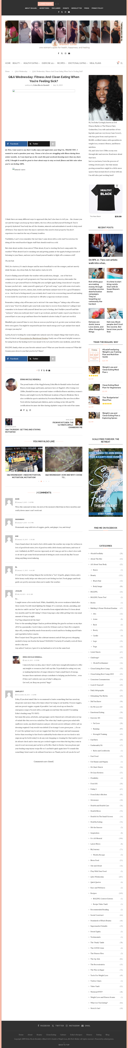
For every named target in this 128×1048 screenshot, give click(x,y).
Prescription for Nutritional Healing (34, 338)
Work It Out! (106, 1008)
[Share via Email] (49, 370)
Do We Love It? (106, 707)
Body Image (108, 586)
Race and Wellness (106, 887)
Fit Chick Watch (106, 767)
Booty (108, 630)
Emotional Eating (77, 63)
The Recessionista (106, 964)
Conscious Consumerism (106, 679)
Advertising (44, 8)
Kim (16, 536)
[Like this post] (39, 370)
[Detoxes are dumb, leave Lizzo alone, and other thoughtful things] (97, 313)
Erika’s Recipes (76, 1034)
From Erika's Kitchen (106, 794)
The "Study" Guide (106, 942)
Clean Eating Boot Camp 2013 (106, 674)
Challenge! (106, 657)
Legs (108, 641)
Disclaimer (56, 8)
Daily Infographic (106, 690)
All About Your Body (106, 564)
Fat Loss (108, 723)
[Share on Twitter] (44, 370)
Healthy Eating (31, 63)
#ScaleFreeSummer (108, 663)
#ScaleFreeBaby (106, 553)
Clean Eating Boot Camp (106, 668)
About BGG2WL (31, 8)
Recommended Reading (106, 909)
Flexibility (106, 778)
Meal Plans (95, 63)
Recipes (61, 63)
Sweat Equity (106, 931)
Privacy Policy (97, 8)
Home (8, 63)
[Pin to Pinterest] (46, 370)
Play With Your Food (106, 871)
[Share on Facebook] (41, 370)
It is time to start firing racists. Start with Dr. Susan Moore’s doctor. (114, 287)
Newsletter (76, 8)
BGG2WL (106, 592)
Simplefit (19, 691)
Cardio (108, 635)
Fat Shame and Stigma (106, 761)
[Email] (69, 12)
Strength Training (108, 734)
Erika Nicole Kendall (41, 85)
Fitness (89, 1034)
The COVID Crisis (106, 948)
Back (108, 624)
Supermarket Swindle (106, 926)
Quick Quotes (106, 882)
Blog (107, 1034)
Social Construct (106, 915)
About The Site (106, 559)
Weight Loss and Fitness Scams (106, 997)
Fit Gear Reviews (106, 772)
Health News (106, 811)
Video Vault (106, 986)
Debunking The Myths (106, 696)
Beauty (16, 63)
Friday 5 (106, 789)
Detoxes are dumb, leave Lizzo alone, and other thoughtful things (96, 327)
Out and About (106, 865)
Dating (99, 1034)
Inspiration (106, 833)
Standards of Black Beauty (106, 920)
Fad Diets (106, 739)
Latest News (106, 844)
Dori (17, 499)
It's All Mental (106, 838)
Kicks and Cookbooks (108, 750)
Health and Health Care (106, 805)
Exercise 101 (48, 63)
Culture (63, 1034)
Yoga (108, 646)
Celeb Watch (106, 652)
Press (86, 8)
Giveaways (106, 800)
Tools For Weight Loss (106, 975)
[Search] (121, 63)
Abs (108, 613)
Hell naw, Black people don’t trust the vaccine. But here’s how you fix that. (115, 327)
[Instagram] (65, 12)
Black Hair (108, 581)
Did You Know (106, 701)
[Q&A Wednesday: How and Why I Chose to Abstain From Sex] (24, 459)
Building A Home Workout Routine (106, 608)
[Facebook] (58, 12)
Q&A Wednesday (21, 71)
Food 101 (106, 783)
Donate (66, 8)
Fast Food (106, 756)
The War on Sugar (106, 970)
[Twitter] (62, 12)
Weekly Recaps (108, 855)
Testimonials (106, 937)
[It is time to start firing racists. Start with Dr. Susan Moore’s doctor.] (115, 273)
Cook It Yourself (106, 685)
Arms (108, 619)
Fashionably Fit (106, 745)
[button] (56, 4)
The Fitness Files (106, 953)
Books (106, 602)
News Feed (106, 860)
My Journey (106, 849)
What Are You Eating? (106, 1003)
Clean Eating (51, 1034)
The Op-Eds (106, 959)
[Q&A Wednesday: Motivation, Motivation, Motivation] (63, 459)
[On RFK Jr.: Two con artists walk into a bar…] (106, 245)
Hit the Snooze (106, 827)
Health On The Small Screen (106, 816)
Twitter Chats (106, 981)
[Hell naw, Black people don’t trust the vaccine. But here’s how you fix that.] (115, 313)
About (30, 1034)
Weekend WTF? (106, 992)
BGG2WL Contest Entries (108, 898)
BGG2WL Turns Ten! (106, 597)
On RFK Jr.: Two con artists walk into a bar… (103, 261)
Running (108, 729)
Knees (108, 570)
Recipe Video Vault (108, 904)
